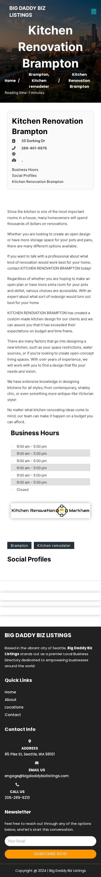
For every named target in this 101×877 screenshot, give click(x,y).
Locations (14, 707)
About (10, 699)
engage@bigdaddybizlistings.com (37, 775)
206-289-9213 (17, 797)
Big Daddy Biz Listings (38, 635)
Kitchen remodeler (54, 545)
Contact (13, 714)
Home (10, 80)
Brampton (38, 74)
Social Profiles (24, 175)
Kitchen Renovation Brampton (37, 181)
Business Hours (25, 169)
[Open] (93, 12)
